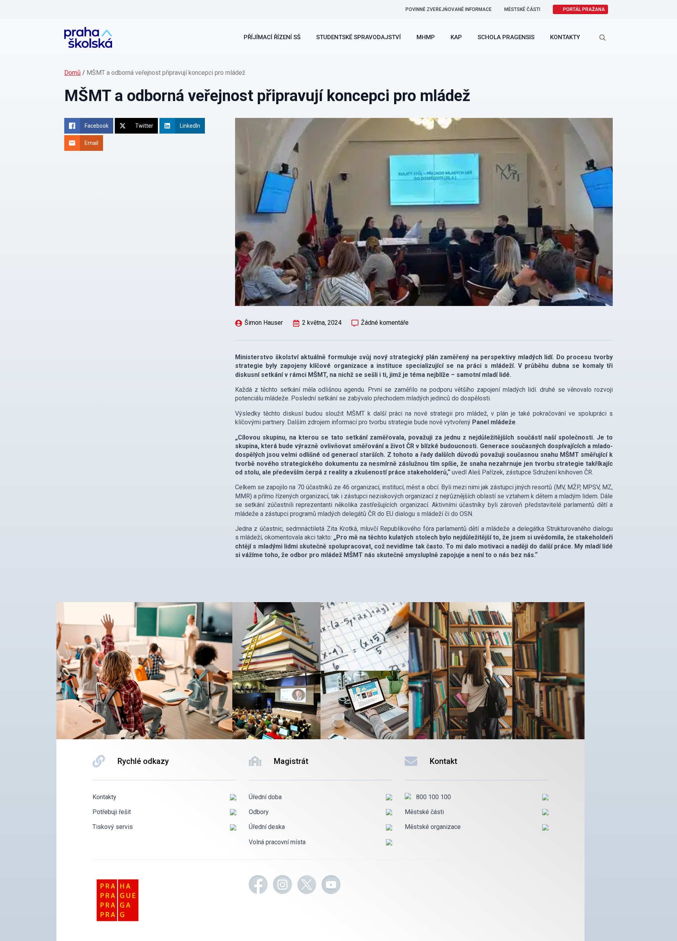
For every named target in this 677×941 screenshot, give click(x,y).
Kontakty (565, 37)
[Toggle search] (602, 37)
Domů (72, 72)
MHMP (425, 37)
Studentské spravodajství (358, 37)
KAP (456, 37)
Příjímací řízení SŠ (272, 37)
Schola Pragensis (506, 37)
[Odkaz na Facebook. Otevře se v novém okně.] (258, 885)
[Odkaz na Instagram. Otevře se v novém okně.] (282, 885)
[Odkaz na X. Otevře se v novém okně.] (306, 885)
